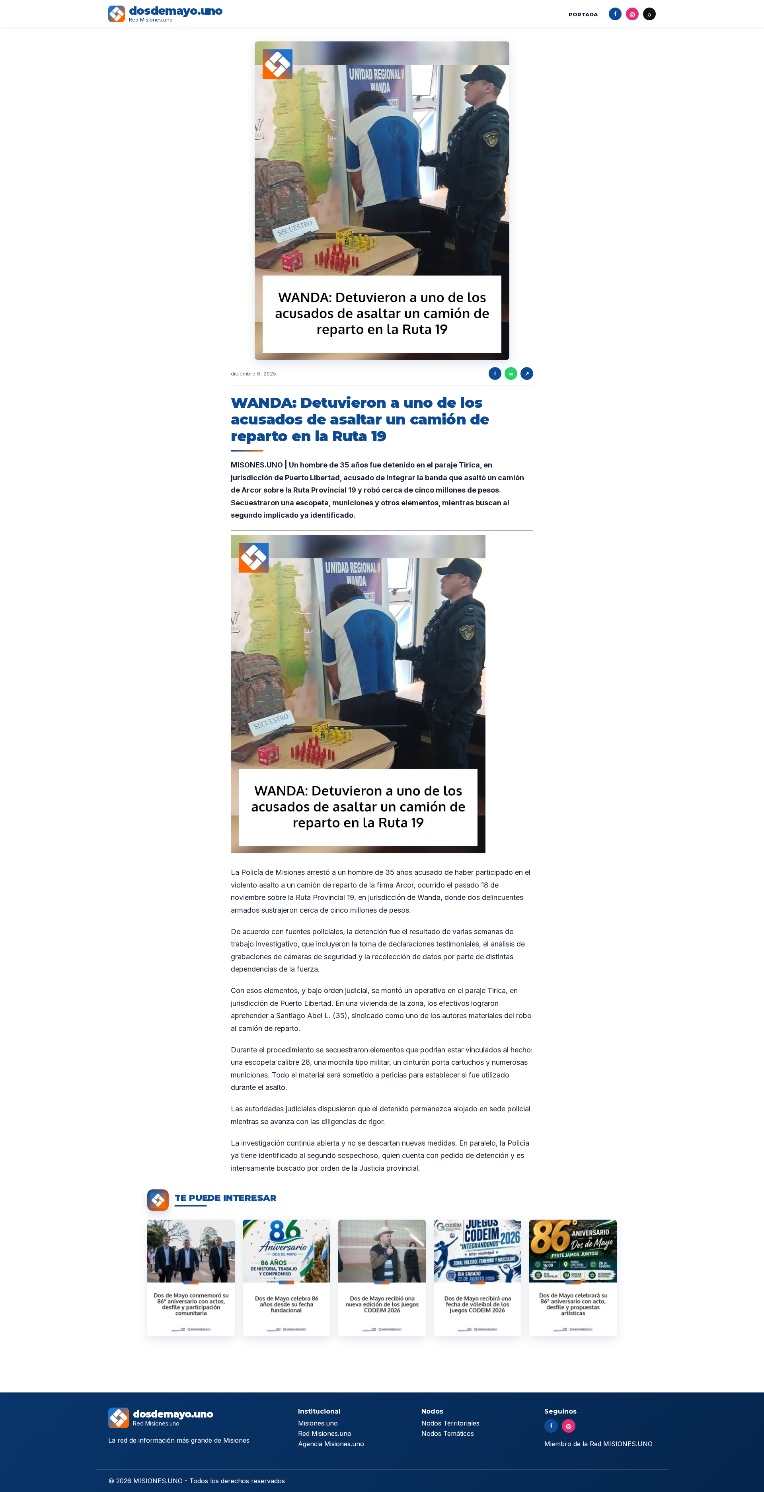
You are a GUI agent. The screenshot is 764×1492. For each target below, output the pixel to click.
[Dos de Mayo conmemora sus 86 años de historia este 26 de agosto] (286, 1278)
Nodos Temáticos (447, 1433)
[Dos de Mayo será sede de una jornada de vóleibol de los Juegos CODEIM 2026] (477, 1278)
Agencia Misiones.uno (331, 1444)
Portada (583, 14)
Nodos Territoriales (450, 1423)
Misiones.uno (318, 1423)
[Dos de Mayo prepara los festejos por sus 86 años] (573, 1278)
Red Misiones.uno (324, 1433)
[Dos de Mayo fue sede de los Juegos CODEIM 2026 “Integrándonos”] (382, 1278)
